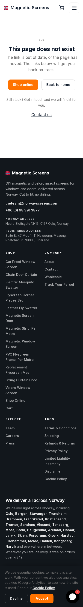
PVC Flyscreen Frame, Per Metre (20, 357)
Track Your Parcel (59, 284)
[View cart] (61, 7)
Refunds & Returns (59, 443)
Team (10, 428)
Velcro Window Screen (18, 390)
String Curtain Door (21, 380)
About (49, 262)
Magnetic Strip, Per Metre (21, 331)
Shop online (23, 85)
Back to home (58, 85)
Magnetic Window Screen (20, 343)
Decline (16, 598)
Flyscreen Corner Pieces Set (20, 297)
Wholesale (53, 277)
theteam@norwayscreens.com (32, 203)
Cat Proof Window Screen (20, 264)
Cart (9, 408)
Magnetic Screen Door (20, 318)
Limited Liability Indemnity (57, 461)
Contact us (41, 114)
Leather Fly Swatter (21, 308)
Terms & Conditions (60, 428)
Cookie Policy (55, 479)
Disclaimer (53, 471)
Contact (51, 269)
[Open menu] (74, 8)
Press (10, 443)
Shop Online (15, 400)
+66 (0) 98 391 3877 (23, 210)
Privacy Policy (56, 451)
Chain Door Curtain (21, 274)
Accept (42, 598)
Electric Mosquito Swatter (20, 284)
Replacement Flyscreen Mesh (19, 369)
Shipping (51, 436)
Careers (12, 436)
